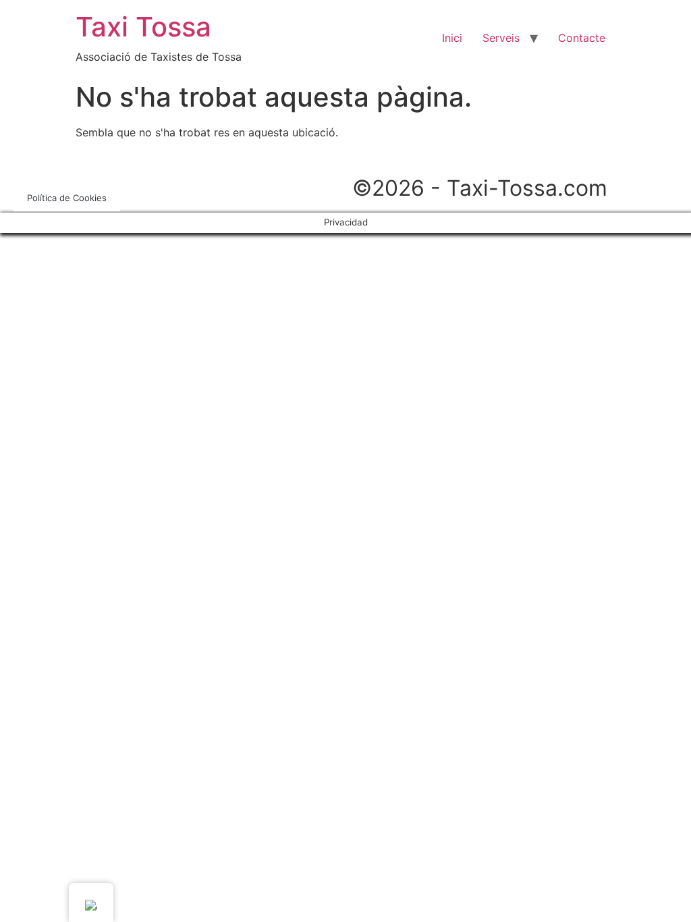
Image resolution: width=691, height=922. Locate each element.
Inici (452, 38)
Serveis (501, 38)
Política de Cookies (67, 197)
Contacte (581, 38)
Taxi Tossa (143, 26)
